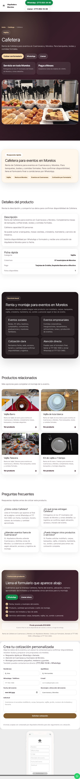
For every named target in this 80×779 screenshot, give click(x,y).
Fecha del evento (9, 688)
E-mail (43, 678)
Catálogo (11, 27)
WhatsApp (31, 56)
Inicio (4, 27)
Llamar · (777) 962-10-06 (37, 9)
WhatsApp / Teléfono (11, 678)
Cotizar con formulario (13, 56)
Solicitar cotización (40, 716)
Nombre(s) (7, 669)
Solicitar (40, 773)
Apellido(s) (45, 669)
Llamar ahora (26, 597)
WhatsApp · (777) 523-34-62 (39, 3)
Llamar (43, 56)
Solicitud (6, 698)
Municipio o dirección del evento (53, 688)
